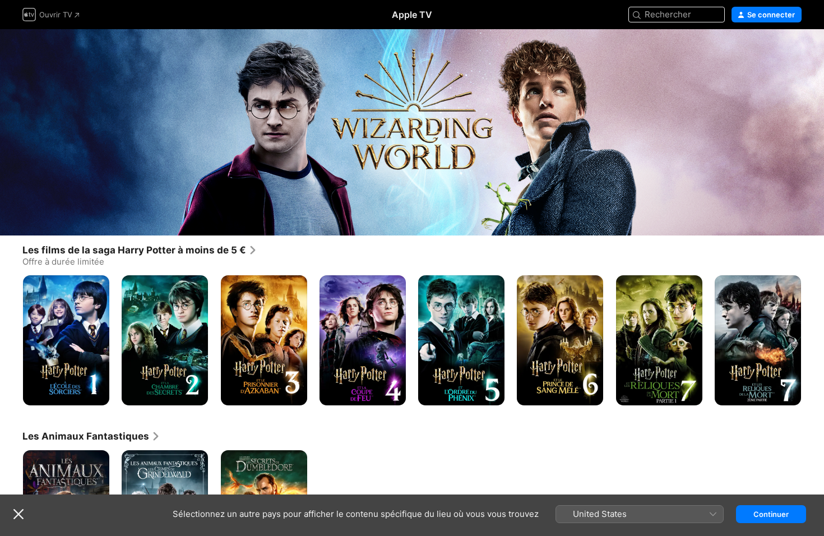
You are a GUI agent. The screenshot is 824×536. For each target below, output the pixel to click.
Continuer (771, 514)
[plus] (96, 392)
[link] (139, 250)
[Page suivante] (813, 340)
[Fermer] (18, 514)
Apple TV (412, 14)
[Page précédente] (11, 340)
